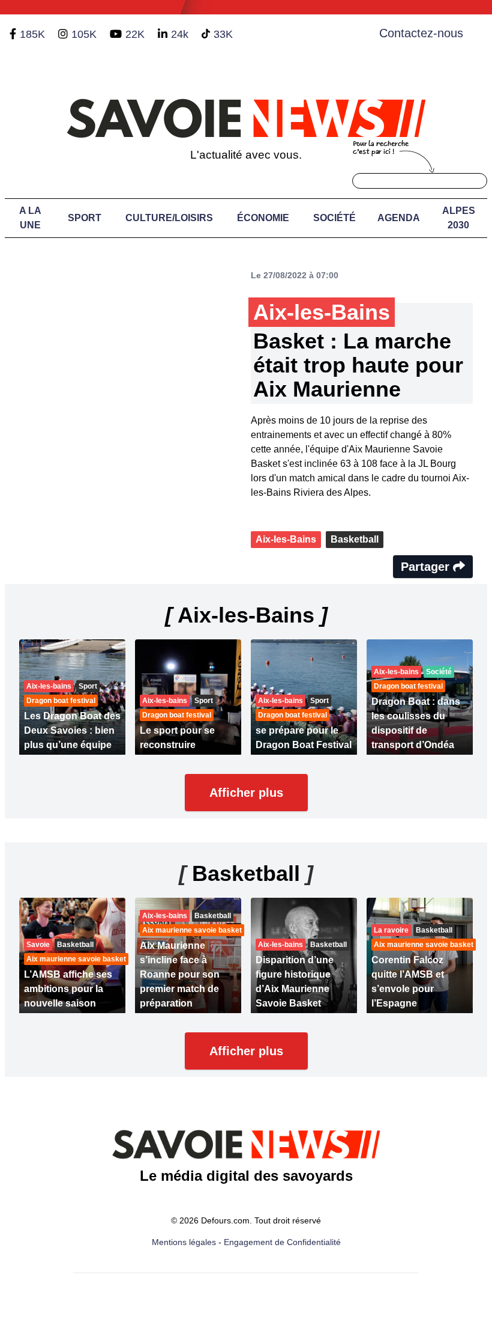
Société (334, 218)
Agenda (398, 218)
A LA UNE (30, 218)
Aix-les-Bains (286, 539)
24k (179, 34)
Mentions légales (184, 1242)
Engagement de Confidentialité (282, 1242)
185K (32, 34)
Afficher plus (246, 792)
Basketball (355, 539)
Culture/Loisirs (169, 218)
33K (223, 34)
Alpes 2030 (458, 218)
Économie (263, 218)
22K (135, 34)
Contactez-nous (421, 33)
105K (84, 34)
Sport (84, 218)
